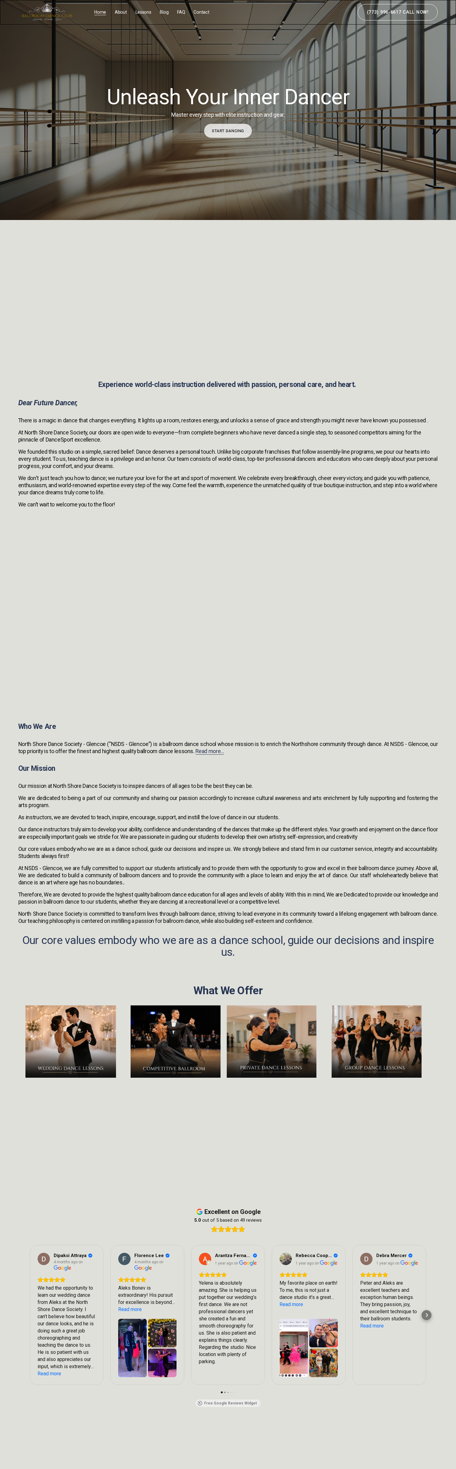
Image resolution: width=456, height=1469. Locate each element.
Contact (201, 12)
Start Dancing (228, 130)
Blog (164, 12)
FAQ (181, 12)
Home (100, 12)
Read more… (209, 751)
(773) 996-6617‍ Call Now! (398, 12)
